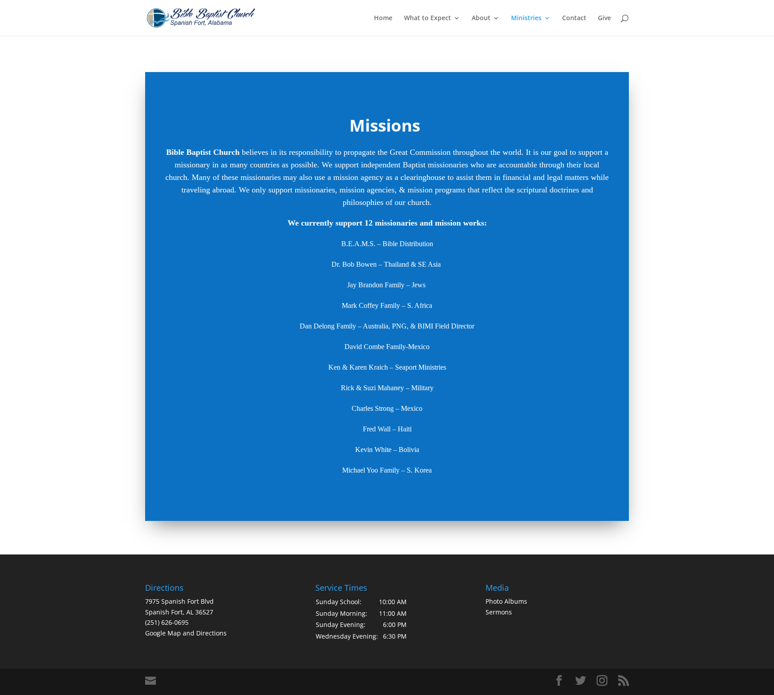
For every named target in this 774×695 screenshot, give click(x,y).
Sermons (499, 612)
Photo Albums (506, 601)
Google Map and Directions (186, 633)
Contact (574, 18)
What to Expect (427, 18)
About (481, 18)
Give (604, 18)
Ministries (526, 18)
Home (383, 18)
